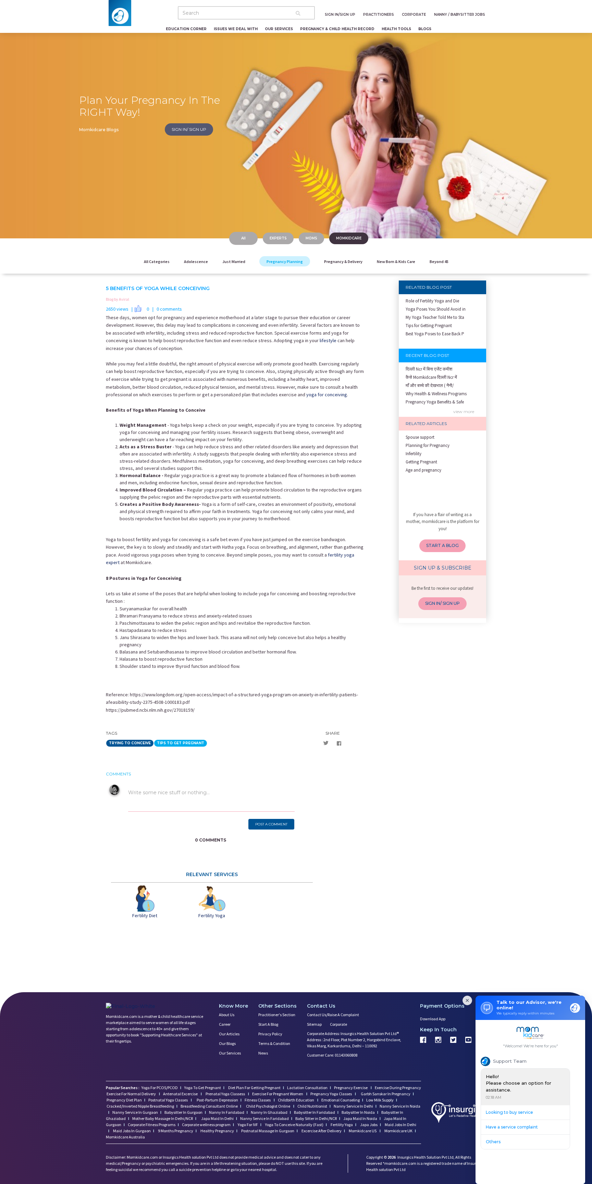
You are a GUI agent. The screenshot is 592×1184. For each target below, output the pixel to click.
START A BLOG (442, 545)
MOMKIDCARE (348, 238)
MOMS (311, 238)
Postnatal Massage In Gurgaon (267, 1130)
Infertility (413, 454)
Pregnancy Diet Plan (124, 1099)
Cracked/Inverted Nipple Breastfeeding (140, 1106)
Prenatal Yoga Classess (225, 1093)
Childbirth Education (296, 1099)
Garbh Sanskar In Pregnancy (385, 1093)
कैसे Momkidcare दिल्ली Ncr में (431, 377)
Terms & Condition (274, 1043)
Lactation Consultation (307, 1087)
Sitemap (314, 1024)
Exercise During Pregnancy (398, 1087)
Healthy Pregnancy (217, 1130)
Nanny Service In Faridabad (264, 1118)
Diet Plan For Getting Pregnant (254, 1087)
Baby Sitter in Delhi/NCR (316, 1118)
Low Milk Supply (380, 1099)
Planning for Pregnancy (427, 445)
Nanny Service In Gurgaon (135, 1112)
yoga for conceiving (326, 394)
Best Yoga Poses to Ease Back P (435, 334)
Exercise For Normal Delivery (132, 1093)
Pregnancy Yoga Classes (331, 1093)
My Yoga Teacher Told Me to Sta (435, 317)
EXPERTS (278, 238)
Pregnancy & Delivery (343, 261)
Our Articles (229, 1033)
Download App (432, 1018)
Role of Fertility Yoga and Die (432, 301)
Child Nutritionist (312, 1106)
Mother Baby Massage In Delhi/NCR (162, 1118)
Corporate (338, 1024)
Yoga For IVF (247, 1124)
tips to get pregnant (180, 743)
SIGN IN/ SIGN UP (189, 129)
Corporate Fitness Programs (151, 1124)
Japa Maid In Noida (360, 1118)
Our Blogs (227, 1043)
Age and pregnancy (423, 470)
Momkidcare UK (398, 1130)
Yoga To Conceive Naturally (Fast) (293, 1124)
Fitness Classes (258, 1099)
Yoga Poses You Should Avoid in (436, 309)
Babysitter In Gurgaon (183, 1112)
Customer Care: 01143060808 (332, 1055)
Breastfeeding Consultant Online (209, 1106)
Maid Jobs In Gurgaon (131, 1130)
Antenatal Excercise (180, 1093)
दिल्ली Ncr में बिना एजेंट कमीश (429, 369)
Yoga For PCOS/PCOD (159, 1087)
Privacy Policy (270, 1033)
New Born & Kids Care (396, 261)
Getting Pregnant (421, 462)
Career (225, 1024)
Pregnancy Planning (285, 261)
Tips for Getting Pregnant (429, 325)
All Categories (157, 261)
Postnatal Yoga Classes (168, 1099)
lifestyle (327, 340)
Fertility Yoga (341, 1124)
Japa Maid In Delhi (217, 1118)
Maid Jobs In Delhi (400, 1124)
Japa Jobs (368, 1124)
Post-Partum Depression (217, 1099)
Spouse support (420, 437)
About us (226, 1014)
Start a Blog (268, 1024)
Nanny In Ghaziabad (269, 1112)
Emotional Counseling (340, 1099)
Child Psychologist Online (268, 1106)
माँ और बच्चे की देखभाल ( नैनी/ (430, 385)
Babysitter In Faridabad (314, 1112)
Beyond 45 (439, 261)
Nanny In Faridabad (226, 1112)
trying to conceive (130, 743)
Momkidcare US (362, 1130)
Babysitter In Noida (358, 1112)
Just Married (233, 261)
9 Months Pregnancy (175, 1130)
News (263, 1053)
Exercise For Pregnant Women (278, 1093)
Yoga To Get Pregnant (202, 1087)
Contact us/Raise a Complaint (333, 1014)
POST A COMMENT (271, 824)
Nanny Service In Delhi (353, 1106)
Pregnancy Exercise (351, 1087)
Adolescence (196, 261)
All (243, 238)
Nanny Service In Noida (400, 1106)
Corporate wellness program (206, 1124)
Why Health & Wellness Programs (436, 394)
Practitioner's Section (276, 1014)
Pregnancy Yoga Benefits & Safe (435, 402)
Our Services (230, 1053)
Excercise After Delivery (321, 1130)
